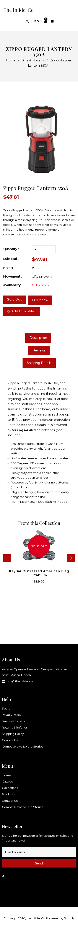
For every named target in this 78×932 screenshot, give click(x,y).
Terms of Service (13, 721)
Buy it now (40, 300)
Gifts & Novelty (32, 60)
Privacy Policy (11, 714)
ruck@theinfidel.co (19, 681)
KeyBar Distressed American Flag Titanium (39, 573)
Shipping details (39, 363)
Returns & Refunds (15, 727)
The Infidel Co (18, 9)
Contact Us (10, 740)
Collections (10, 787)
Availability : (12, 285)
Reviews (39, 350)
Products (8, 794)
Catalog (7, 781)
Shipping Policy (13, 734)
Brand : (8, 268)
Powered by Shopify (60, 918)
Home (11, 60)
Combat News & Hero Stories (22, 746)
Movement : (12, 276)
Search (7, 708)
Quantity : (11, 249)
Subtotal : (10, 259)
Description (38, 338)
